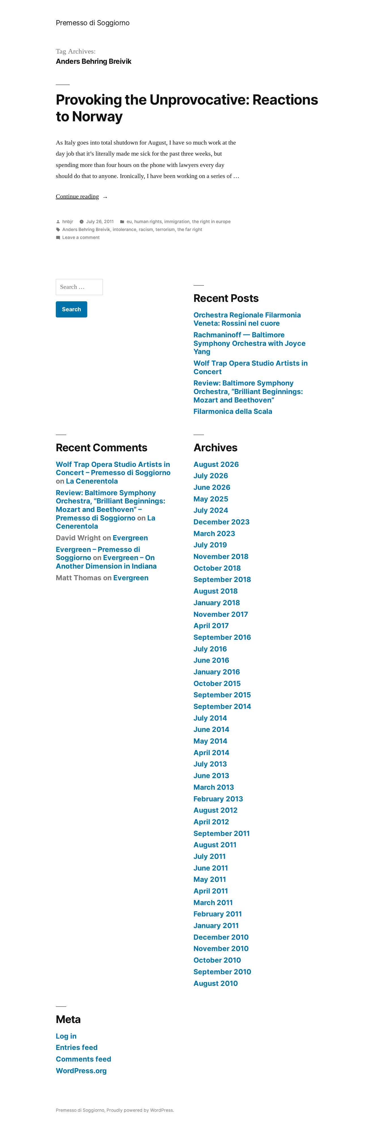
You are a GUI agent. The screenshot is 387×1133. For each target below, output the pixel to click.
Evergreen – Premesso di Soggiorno (98, 553)
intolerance (124, 229)
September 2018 (222, 579)
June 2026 (212, 487)
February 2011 (218, 914)
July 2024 (211, 510)
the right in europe (211, 221)
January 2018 (217, 602)
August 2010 (216, 983)
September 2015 (222, 695)
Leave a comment (81, 237)
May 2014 (210, 741)
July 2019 (210, 545)
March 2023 (214, 533)
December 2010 (221, 937)
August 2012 (216, 810)
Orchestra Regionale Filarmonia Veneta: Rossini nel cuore (247, 319)
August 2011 (215, 844)
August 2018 (216, 591)
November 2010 (221, 948)
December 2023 (222, 522)
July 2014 (210, 718)
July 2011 (210, 856)
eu (129, 221)
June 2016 (211, 660)
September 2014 (222, 706)
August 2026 (216, 464)
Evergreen (130, 537)
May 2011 (210, 879)
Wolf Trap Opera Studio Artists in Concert (251, 367)
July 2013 (210, 764)
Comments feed (83, 1059)
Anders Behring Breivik (86, 229)
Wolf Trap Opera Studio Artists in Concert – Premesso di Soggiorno (113, 468)
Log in (66, 1036)
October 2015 (217, 683)
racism (146, 229)
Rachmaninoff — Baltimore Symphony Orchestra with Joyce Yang (250, 343)
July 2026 (211, 475)
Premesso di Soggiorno (93, 22)
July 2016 (210, 649)
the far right (189, 229)
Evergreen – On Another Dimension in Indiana (106, 561)
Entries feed (77, 1047)
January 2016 (217, 672)
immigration (177, 221)
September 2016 (222, 637)
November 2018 (221, 556)
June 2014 (211, 729)
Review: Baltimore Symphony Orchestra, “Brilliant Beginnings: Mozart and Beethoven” (248, 391)
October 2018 (217, 568)
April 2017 (211, 625)
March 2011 (213, 902)
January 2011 (216, 925)
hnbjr (67, 221)
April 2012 (211, 822)
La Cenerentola (92, 481)
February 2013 (218, 799)
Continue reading (82, 196)
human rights (148, 221)
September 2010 (222, 971)
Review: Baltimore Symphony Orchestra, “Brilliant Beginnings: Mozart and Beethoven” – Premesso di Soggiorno (110, 505)
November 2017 (221, 614)
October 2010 (217, 960)
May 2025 (211, 499)
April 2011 (211, 891)
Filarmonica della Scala (233, 411)
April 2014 (211, 752)
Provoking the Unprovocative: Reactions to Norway (187, 108)
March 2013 (214, 787)
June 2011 (211, 868)
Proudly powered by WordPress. (140, 1110)
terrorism (165, 229)
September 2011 (222, 833)
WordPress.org (81, 1070)
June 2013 (211, 775)
